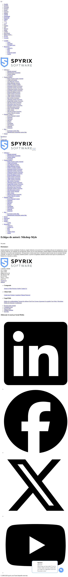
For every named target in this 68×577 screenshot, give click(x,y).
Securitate (9, 43)
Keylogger (10, 75)
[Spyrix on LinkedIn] (35, 389)
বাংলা (5, 27)
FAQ (8, 51)
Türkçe (6, 19)
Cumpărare (18, 295)
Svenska (6, 38)
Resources (7, 46)
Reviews (14, 288)
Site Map (6, 311)
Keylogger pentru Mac (13, 130)
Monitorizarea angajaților (13, 72)
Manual (23, 295)
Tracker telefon (11, 74)
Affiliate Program (8, 310)
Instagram (9, 127)
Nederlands (7, 16)
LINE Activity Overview (13, 96)
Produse (12, 295)
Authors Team (11, 231)
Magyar (6, 28)
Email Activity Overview (13, 93)
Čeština (6, 31)
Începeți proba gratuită (10, 305)
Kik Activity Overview (13, 98)
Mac (5, 129)
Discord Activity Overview (14, 111)
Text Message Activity (13, 81)
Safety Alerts (10, 110)
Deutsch (6, 8)
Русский (6, 7)
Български (7, 33)
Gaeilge (6, 25)
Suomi (5, 10)
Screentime (10, 123)
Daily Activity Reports (13, 108)
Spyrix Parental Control (13, 116)
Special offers (7, 308)
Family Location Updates (14, 84)
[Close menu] (34, 149)
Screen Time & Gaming (13, 113)
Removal (27, 295)
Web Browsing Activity (13, 107)
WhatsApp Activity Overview (15, 89)
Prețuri (5, 133)
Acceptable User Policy (51, 301)
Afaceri (6, 219)
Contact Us (10, 227)
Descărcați (6, 218)
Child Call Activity (12, 80)
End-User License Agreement (37, 301)
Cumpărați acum (8, 307)
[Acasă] (16, 67)
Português (6, 18)
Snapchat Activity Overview (14, 87)
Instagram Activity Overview (14, 86)
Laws (8, 42)
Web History (10, 125)
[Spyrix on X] (35, 516)
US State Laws (11, 45)
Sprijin (9, 54)
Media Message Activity (13, 83)
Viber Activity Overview (13, 95)
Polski (5, 30)
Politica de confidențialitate (11, 301)
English (6, 4)
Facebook (9, 117)
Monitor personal (11, 71)
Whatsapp (10, 119)
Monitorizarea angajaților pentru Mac (17, 132)
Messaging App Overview (14, 104)
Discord (9, 120)
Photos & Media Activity (13, 92)
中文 (5, 21)
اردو (5, 24)
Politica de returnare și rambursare (13, 303)
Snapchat (9, 126)
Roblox (9, 122)
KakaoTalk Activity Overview (15, 101)
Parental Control (8, 114)
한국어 (6, 36)
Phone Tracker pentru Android (15, 78)
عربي (5, 22)
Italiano (6, 13)
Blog (8, 49)
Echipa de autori (11, 52)
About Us (9, 48)
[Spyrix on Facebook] (35, 452)
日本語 (6, 14)
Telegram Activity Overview (14, 99)
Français (6, 11)
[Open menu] (1, 57)
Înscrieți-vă (3, 136)
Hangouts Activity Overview (14, 105)
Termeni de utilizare (4, 281)
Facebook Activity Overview (14, 90)
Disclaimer (60, 301)
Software (6, 69)
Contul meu (7, 295)
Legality (6, 40)
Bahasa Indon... (8, 34)
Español (6, 5)
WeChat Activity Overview (14, 102)
